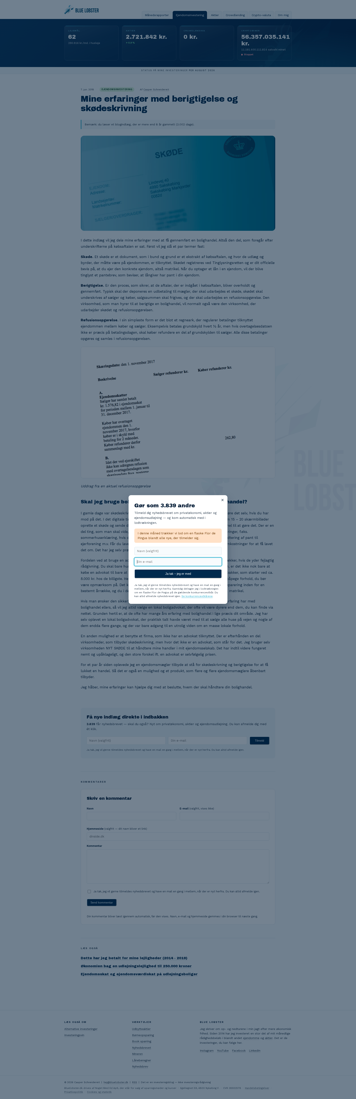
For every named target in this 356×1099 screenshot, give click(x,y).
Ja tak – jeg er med (178, 573)
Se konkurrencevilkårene (197, 596)
